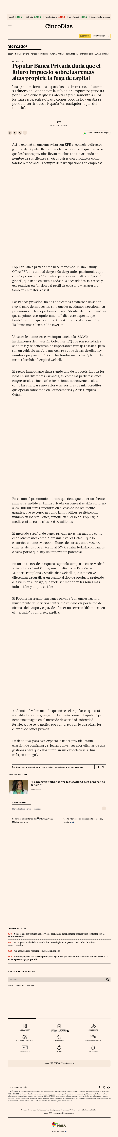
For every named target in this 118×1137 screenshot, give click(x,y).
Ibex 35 (11, 17)
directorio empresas (93, 1041)
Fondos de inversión (39, 54)
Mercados (17, 46)
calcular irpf (25, 1030)
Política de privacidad (78, 1110)
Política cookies (43, 1110)
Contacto (24, 1110)
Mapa (46, 1113)
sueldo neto (93, 1030)
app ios (59, 1051)
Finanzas (37, 809)
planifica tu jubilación (25, 1041)
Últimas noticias (102, 54)
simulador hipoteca (58, 1030)
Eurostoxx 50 (74, 17)
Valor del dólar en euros (100, 17)
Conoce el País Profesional (59, 1063)
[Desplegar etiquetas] (104, 808)
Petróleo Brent (51, 17)
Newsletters (57, 1113)
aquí (72, 822)
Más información (19, 822)
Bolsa (10, 54)
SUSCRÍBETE (85, 36)
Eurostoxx (20, 986)
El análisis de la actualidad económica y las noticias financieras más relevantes (49, 767)
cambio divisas (59, 1041)
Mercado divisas (22, 54)
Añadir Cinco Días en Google (98, 133)
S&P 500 (29, 17)
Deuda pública (72, 54)
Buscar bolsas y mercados (21, 972)
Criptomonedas (86, 54)
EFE (59, 122)
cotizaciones (25, 1051)
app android (93, 1051)
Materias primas (57, 54)
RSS (50, 1113)
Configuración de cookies (59, 1110)
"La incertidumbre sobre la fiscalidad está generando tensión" (68, 784)
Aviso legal (32, 1110)
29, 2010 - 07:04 (59, 125)
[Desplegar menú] (10, 26)
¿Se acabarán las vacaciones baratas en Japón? (37, 951)
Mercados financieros (21, 809)
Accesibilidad (91, 1110)
